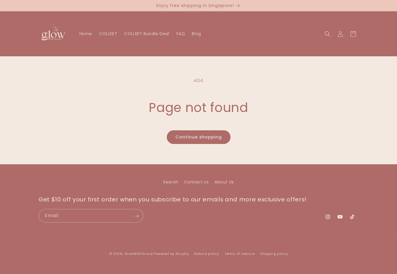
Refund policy (206, 253)
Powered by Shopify (171, 253)
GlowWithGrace (138, 253)
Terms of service (239, 253)
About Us (224, 182)
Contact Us (196, 182)
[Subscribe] (136, 216)
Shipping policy (274, 253)
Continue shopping (199, 137)
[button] (327, 34)
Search (170, 182)
